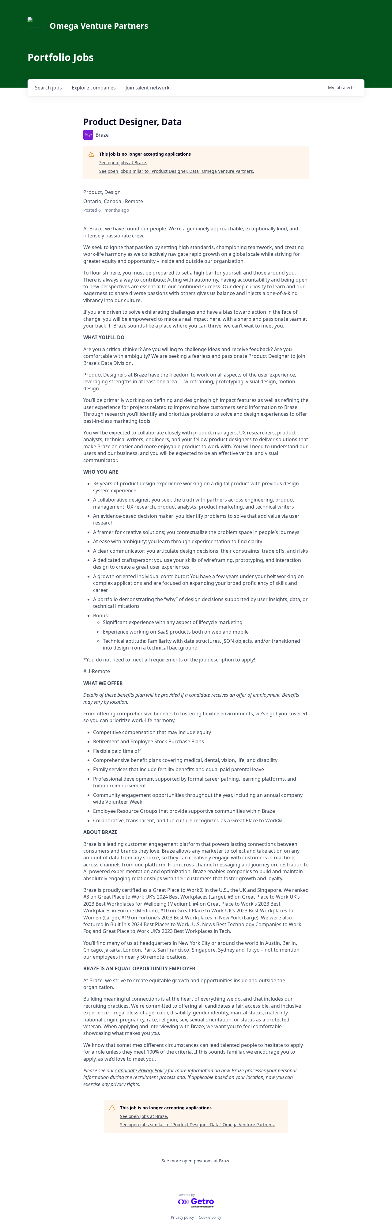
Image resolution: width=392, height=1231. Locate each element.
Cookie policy (210, 1217)
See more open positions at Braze (196, 1161)
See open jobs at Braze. (123, 162)
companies (94, 87)
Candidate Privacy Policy (141, 1070)
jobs (48, 87)
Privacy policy (182, 1217)
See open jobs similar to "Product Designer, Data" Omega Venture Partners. (176, 171)
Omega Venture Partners (99, 25)
